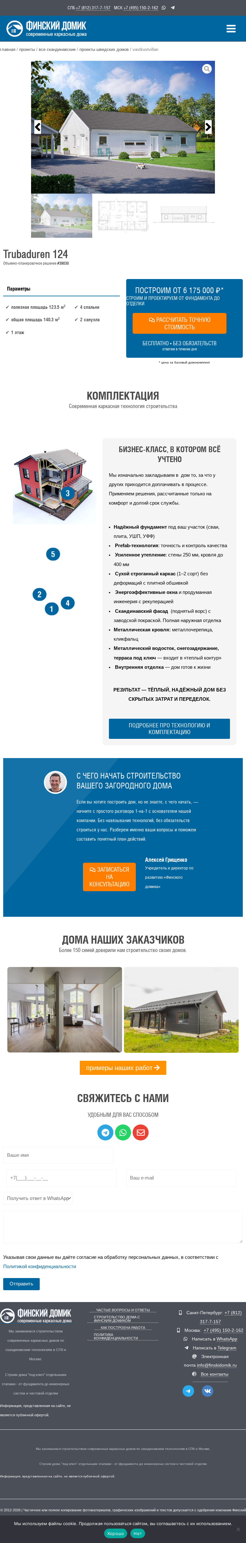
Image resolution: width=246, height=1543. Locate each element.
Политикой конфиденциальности (39, 1266)
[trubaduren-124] (123, 127)
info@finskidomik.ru (217, 1365)
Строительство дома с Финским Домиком (117, 1319)
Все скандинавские (57, 49)
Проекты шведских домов (104, 49)
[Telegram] (188, 1391)
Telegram (226, 1348)
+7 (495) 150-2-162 (141, 7)
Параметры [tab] (18, 289)
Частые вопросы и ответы (123, 1310)
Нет (138, 1533)
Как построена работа (123, 1328)
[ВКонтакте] (207, 1391)
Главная (7, 49)
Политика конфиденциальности (116, 1336)
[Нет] (238, 1529)
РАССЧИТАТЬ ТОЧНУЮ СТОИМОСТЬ (183, 323)
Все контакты (214, 1374)
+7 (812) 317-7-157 (93, 7)
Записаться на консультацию (109, 877)
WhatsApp (227, 1339)
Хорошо (115, 1533)
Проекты (27, 49)
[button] (37, 127)
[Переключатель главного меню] (231, 28)
